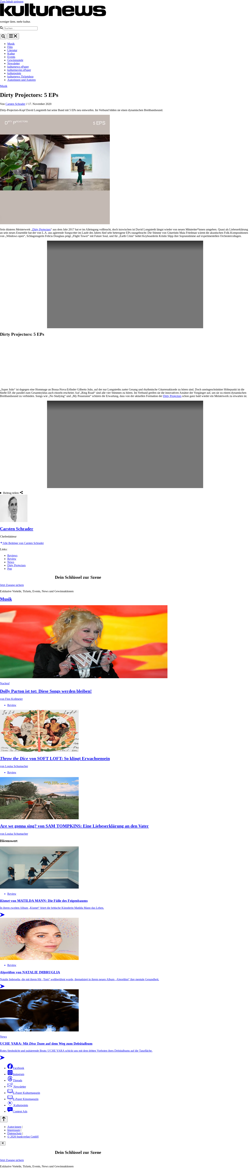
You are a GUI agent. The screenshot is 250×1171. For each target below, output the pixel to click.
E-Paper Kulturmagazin (26, 1092)
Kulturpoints (20, 1105)
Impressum (13, 1130)
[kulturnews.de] (53, 15)
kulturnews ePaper (18, 66)
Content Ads (20, 1111)
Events (11, 56)
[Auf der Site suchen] (3, 36)
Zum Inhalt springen (11, 1)
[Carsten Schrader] (125, 509)
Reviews (12, 555)
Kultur (11, 53)
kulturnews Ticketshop (20, 76)
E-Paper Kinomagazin (25, 1099)
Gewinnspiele (15, 60)
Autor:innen (14, 1126)
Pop (9, 568)
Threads (17, 1080)
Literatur (12, 50)
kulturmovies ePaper (19, 70)
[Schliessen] (2, 1143)
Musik (11, 43)
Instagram (18, 1074)
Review (11, 558)
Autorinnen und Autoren (21, 79)
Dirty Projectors (41, 229)
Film (10, 47)
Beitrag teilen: (11, 492)
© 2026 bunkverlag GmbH (23, 1136)
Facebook (18, 1068)
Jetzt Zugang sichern (12, 585)
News (10, 562)
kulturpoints (14, 73)
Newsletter (13, 63)
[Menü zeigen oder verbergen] (13, 36)
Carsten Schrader (15, 103)
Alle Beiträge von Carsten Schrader (23, 543)
